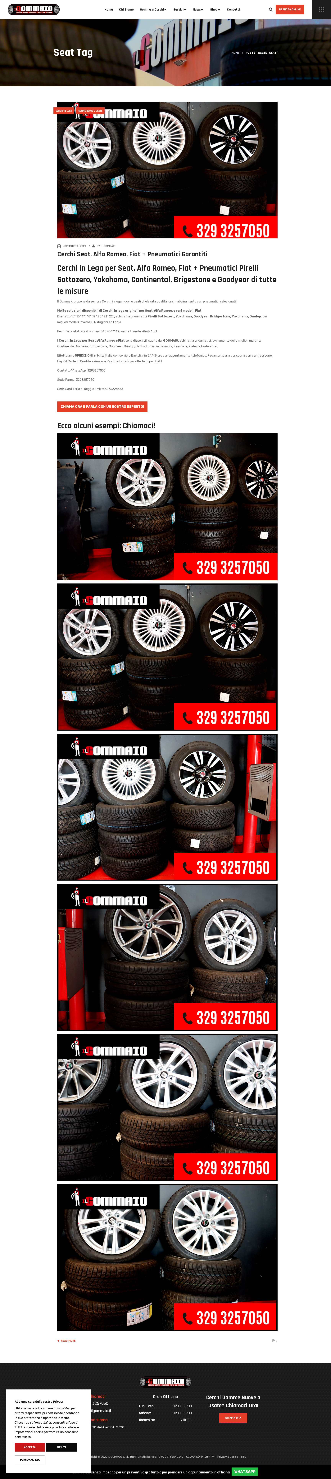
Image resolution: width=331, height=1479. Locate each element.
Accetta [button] (30, 1447)
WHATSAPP (245, 1471)
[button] (271, 9)
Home (235, 52)
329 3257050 (96, 1403)
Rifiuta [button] (61, 1447)
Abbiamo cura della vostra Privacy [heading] (39, 1401)
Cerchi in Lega (64, 110)
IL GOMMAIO (108, 246)
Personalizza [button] (30, 1459)
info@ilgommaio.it (96, 1410)
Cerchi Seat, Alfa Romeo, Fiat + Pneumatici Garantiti (132, 254)
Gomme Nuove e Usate (90, 110)
